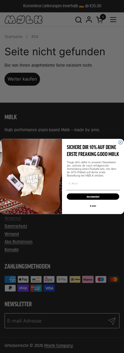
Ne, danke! (93, 205)
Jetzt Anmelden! (93, 195)
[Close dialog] (120, 144)
